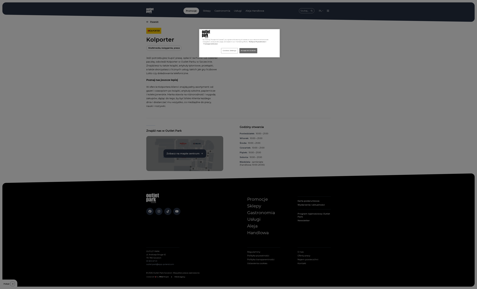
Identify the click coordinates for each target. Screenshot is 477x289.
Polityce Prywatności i (257, 42)
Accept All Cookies (248, 50)
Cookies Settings (229, 50)
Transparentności (210, 44)
